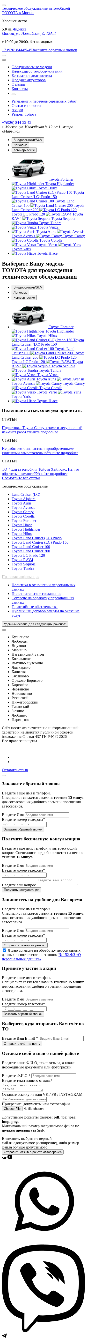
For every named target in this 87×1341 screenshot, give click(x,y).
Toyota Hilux (22, 534)
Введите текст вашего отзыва (27, 1080)
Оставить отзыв (15, 770)
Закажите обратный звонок (54, 50)
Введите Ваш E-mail (20, 1038)
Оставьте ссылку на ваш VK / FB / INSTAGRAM (42, 1094)
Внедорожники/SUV (28, 140)
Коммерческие (24, 150)
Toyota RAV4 (22, 560)
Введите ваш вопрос (19, 885)
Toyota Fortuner (24, 521)
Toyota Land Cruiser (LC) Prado (37, 538)
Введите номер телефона (23, 819)
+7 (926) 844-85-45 (17, 50)
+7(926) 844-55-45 (16, 122)
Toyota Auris (21, 503)
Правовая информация (20, 577)
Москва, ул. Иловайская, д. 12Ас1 (29, 33)
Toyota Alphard (24, 499)
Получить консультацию (21, 890)
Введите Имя (13, 815)
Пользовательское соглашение (36, 594)
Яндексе (19, 29)
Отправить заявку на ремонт (25, 945)
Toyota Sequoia (24, 564)
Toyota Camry (23, 512)
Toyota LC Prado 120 (28, 555)
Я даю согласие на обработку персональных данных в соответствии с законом (41, 954)
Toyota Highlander (26, 529)
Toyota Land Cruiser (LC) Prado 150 (40, 542)
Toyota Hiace (22, 525)
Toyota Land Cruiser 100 (31, 547)
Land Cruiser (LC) (26, 494)
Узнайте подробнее (42, 432)
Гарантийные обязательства (35, 607)
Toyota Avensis (23, 507)
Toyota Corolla (23, 516)
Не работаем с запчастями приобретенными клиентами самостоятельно (38, 450)
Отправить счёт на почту (22, 1043)
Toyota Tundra (23, 568)
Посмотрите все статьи (21, 478)
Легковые (20, 145)
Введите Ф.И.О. (16, 1076)
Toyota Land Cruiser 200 (31, 551)
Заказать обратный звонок (23, 829)
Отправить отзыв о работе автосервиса (33, 1152)
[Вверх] (4, 775)
